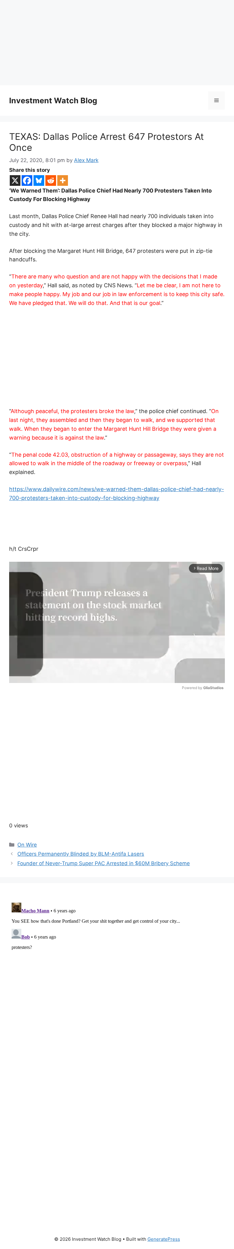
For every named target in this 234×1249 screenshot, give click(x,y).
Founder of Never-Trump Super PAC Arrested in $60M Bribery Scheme (103, 863)
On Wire (27, 845)
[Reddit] (50, 180)
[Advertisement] (117, 42)
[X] (15, 180)
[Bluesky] (39, 180)
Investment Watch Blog (53, 100)
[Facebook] (27, 180)
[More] (62, 180)
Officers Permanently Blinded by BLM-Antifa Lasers (80, 854)
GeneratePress (163, 1239)
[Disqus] (117, 976)
